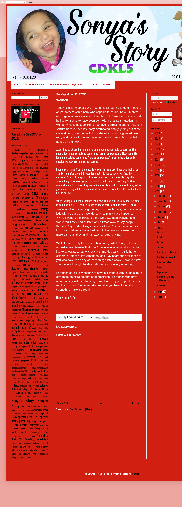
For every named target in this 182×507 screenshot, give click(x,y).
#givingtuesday (36, 153)
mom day (44, 309)
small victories (40, 396)
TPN (20, 439)
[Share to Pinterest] (107, 317)
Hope (45, 265)
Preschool (44, 356)
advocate (44, 167)
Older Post (136, 403)
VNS (24, 446)
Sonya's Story (22, 400)
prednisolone (42, 353)
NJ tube (27, 324)
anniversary (32, 175)
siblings (36, 389)
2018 (157, 175)
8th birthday (16, 164)
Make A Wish (25, 301)
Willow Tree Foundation (21, 453)
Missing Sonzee (31, 309)
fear (13, 242)
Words (160, 232)
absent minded (42, 164)
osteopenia (29, 331)
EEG (34, 224)
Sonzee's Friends (33, 413)
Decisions (35, 217)
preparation (32, 357)
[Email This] (96, 317)
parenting (43, 338)
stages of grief (40, 421)
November (163, 201)
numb (34, 327)
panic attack (28, 338)
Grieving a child (27, 261)
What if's (15, 450)
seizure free (33, 385)
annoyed (44, 174)
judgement (16, 286)
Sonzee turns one (22, 409)
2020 (38, 156)
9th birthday (30, 164)
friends (22, 250)
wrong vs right (17, 457)
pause (37, 346)
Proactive (15, 360)
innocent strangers (29, 275)
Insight (44, 275)
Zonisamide (28, 457)
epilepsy (29, 228)
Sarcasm (23, 385)
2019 (157, 170)
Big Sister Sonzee (19, 185)
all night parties (40, 171)
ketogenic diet (28, 286)
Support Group (33, 428)
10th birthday (26, 156)
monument (22, 316)
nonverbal (44, 324)
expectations (17, 235)
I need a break (32, 272)
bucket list (34, 189)
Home (99, 403)
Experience (162, 272)
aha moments (25, 171)
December (163, 196)
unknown (27, 443)
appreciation (34, 178)
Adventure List (30, 167)
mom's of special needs (22, 313)
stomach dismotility (21, 425)
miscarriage (36, 305)
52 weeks (37, 160)
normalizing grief (21, 327)
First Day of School (26, 246)
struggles (44, 424)
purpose (14, 364)
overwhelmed (24, 335)
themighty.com (29, 435)
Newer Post (62, 403)
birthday (32, 185)
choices (34, 201)
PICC (27, 353)
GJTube (45, 253)
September (163, 212)
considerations (18, 209)
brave (26, 189)
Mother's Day (34, 316)
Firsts (37, 246)
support (23, 428)
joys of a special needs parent (32, 283)
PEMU (13, 349)
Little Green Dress (40, 298)
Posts (157, 114)
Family (40, 239)
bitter (21, 189)
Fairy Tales (15, 238)
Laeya (37, 286)
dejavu (14, 220)
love (17, 302)
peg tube (44, 346)
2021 (157, 159)
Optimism (19, 331)
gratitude (22, 257)
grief (31, 257)
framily (14, 250)
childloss (24, 201)
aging (13, 171)
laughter (44, 286)
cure (23, 213)
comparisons (28, 205)
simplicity (37, 392)
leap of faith (17, 290)
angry (22, 175)
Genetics (15, 253)
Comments (159, 120)
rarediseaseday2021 (19, 371)
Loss (13, 302)
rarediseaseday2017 (19, 367)
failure (44, 235)
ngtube (14, 324)
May (160, 291)
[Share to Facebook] (104, 317)
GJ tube (36, 253)
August (161, 217)
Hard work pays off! (166, 257)
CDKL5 (35, 193)
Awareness (162, 285)
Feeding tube (30, 242)
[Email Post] (91, 317)
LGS (13, 294)
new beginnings (27, 320)
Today (160, 247)
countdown (15, 213)
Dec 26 (28, 216)
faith (23, 239)
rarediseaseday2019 (40, 367)
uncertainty (42, 439)
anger (14, 175)
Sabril (20, 382)
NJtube (35, 324)
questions (31, 364)
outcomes (39, 331)
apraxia (45, 178)
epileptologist (28, 231)
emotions (43, 224)
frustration (33, 250)
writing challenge (40, 453)
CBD (18, 194)
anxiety (23, 178)
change (14, 201)
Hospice (15, 268)
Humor (45, 268)
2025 (157, 138)
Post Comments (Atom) (80, 409)
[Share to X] (102, 317)
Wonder (160, 242)
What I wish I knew (38, 446)
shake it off (16, 389)
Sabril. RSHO (31, 382)
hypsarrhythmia (17, 272)
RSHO (41, 378)
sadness (15, 385)
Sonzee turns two (18, 413)
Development (28, 220)
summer (15, 428)
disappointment (18, 224)
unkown (36, 443)
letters (44, 290)
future (45, 250)
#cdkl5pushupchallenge (21, 149)
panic (13, 338)
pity (33, 353)
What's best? (27, 450)
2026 (157, 133)
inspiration (16, 279)
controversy (32, 209)
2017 (157, 181)
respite (24, 378)
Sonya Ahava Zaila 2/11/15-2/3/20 (26, 136)
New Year (43, 320)
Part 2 (32, 346)
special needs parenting (29, 419)
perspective (35, 349)
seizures (44, 385)
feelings (43, 242)
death (21, 217)
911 (23, 164)
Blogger (135, 474)
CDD (28, 194)
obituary (40, 327)
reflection (43, 371)
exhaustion (42, 231)
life (17, 294)
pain (33, 335)
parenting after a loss (24, 342)
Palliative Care (42, 335)
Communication (164, 262)
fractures (44, 246)
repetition (33, 374)
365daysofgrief (18, 160)
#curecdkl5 (43, 149)
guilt (19, 265)
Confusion (43, 205)
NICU (20, 324)
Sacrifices (44, 382)
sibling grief (27, 389)
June (160, 227)
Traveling (29, 439)
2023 (46, 156)
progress (25, 360)
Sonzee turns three (39, 410)
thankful (24, 432)
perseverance (22, 349)
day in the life (34, 213)
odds (46, 327)
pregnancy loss (18, 356)
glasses (14, 257)
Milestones (26, 306)
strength (35, 425)
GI (30, 253)
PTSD (33, 360)
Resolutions (16, 378)
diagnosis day (41, 220)
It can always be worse (168, 252)
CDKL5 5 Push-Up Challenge (165, 278)
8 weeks (44, 160)
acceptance (16, 167)
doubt (29, 224)
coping (44, 208)
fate (46, 239)
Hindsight (28, 265)
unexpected (16, 443)
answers (14, 178)
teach (13, 432)
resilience (44, 374)
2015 (157, 191)
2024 (157, 144)
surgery (44, 428)
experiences (32, 235)
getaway (24, 253)
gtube (39, 261)
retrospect (33, 378)
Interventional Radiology (32, 279)
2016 (157, 186)
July (160, 222)
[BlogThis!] (99, 317)
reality (33, 371)
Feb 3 (20, 242)
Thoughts (42, 435)
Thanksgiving (36, 432)
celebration (27, 198)
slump (27, 396)
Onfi (13, 331)
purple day (43, 360)
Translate (172, 102)
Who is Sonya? (41, 450)
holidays (38, 265)
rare (46, 364)
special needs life (28, 417)
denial (20, 220)
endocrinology (17, 228)
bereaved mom (41, 182)
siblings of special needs (29, 390)
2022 (157, 154)
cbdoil (23, 194)
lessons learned (31, 290)
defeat (44, 217)
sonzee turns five (28, 406)
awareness (16, 182)
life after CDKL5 (31, 293)
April (160, 297)
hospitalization (31, 268)
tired (13, 439)
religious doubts (19, 374)
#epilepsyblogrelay (19, 153)
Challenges (42, 197)
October (162, 206)
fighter (14, 246)
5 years (30, 160)
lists (29, 298)
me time (33, 301)
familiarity (31, 239)
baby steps (28, 182)
